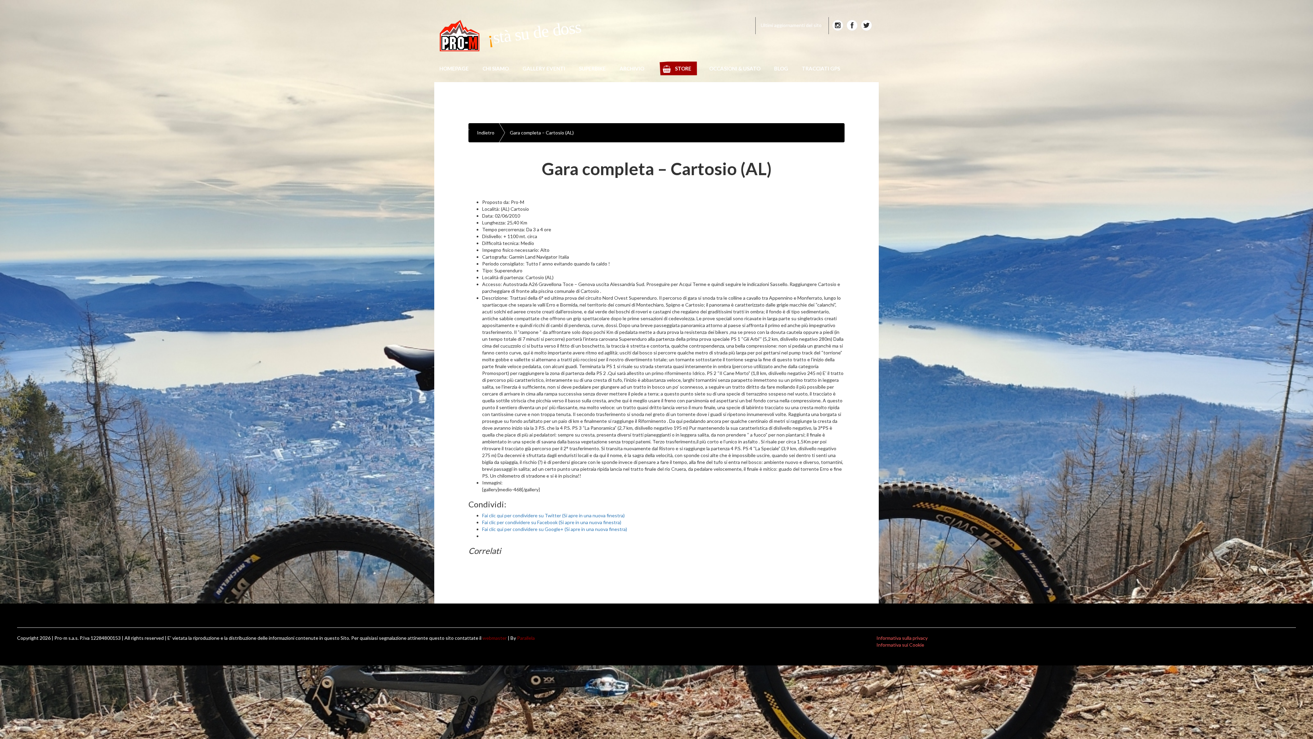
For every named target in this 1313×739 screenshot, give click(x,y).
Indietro (485, 132)
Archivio (632, 68)
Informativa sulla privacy (902, 638)
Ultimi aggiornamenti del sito (791, 25)
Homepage (454, 68)
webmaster (494, 638)
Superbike (592, 68)
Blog (781, 68)
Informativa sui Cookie (900, 645)
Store (683, 68)
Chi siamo (495, 68)
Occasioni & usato (734, 68)
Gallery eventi (543, 68)
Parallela (526, 638)
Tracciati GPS (821, 68)
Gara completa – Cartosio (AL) (542, 132)
